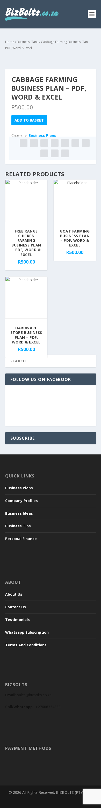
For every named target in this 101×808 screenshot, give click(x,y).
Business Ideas (19, 513)
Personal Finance (21, 538)
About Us (13, 594)
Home (9, 42)
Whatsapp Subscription (27, 632)
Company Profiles (21, 500)
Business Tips (18, 525)
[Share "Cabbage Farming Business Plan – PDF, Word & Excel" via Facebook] (23, 143)
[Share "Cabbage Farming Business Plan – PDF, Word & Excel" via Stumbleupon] (44, 153)
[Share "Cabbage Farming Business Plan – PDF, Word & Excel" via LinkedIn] (75, 143)
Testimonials (17, 619)
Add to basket (29, 120)
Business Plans (27, 42)
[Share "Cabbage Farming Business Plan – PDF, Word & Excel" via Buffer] (86, 143)
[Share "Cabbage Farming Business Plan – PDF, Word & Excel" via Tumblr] (55, 143)
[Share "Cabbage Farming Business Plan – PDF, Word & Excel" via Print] (65, 153)
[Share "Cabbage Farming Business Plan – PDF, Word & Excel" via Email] (55, 153)
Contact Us (15, 606)
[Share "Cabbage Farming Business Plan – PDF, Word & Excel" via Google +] (44, 143)
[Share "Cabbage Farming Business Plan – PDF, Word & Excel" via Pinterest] (65, 143)
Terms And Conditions (26, 644)
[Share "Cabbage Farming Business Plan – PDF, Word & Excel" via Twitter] (34, 143)
